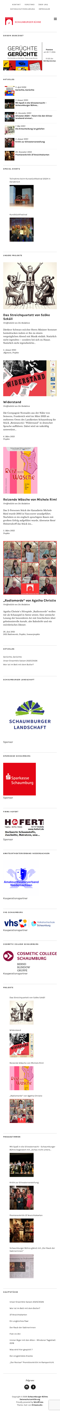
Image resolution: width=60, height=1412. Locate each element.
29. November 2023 (23, 152)
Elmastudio (37, 1405)
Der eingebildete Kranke (21, 1356)
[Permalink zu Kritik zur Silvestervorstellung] (9, 143)
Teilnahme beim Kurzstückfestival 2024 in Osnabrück (30, 180)
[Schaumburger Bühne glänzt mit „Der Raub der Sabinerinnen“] (22, 1266)
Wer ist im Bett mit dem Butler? (18, 664)
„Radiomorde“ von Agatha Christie (29, 600)
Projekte (15, 353)
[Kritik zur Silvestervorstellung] (22, 1198)
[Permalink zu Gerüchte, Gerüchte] (9, 91)
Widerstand (12, 402)
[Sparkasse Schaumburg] (19, 794)
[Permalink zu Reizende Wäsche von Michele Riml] (30, 470)
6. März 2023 (9, 436)
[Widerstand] (22, 1045)
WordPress (38, 1402)
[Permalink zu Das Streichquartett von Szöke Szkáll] (30, 285)
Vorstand (30, 5)
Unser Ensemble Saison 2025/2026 (20, 660)
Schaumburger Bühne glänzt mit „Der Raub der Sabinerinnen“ (32, 1249)
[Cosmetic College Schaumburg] (30, 970)
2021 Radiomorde (10, 634)
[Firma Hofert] (24, 836)
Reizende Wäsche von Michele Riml (30, 499)
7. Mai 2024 (20, 126)
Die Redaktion (24, 323)
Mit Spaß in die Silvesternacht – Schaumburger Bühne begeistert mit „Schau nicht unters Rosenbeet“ (32, 1148)
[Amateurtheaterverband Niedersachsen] (21, 895)
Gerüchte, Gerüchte (24, 90)
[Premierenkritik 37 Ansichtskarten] (22, 1231)
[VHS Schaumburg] (30, 927)
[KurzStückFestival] (22, 230)
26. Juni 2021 (9, 632)
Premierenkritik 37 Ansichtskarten (32, 154)
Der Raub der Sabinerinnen (23, 1327)
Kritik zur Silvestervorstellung (30, 141)
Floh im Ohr (15, 1334)
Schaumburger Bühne (38, 1397)
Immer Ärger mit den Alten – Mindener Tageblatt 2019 (33, 1341)
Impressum (44, 9)
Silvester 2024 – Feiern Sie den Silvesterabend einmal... (34, 117)
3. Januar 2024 (21, 139)
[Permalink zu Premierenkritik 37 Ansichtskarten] (9, 155)
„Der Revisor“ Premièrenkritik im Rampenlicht (32, 1362)
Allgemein (7, 353)
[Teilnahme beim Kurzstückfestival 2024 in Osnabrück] (22, 197)
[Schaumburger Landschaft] (30, 738)
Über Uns (43, 5)
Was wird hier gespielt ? (21, 1349)
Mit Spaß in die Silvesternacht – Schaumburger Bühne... (31, 104)
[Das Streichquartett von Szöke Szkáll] (22, 1013)
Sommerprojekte (33, 634)
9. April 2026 (20, 87)
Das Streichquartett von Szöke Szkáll (27, 997)
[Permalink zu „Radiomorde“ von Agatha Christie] (30, 568)
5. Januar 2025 (9, 350)
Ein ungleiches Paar (19, 1321)
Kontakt (16, 5)
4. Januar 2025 (21, 100)
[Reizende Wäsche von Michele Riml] (22, 1078)
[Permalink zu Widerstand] (30, 378)
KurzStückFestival (18, 214)
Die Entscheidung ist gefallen (29, 129)
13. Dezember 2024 (23, 113)
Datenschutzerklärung (22, 9)
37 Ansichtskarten (18, 1314)
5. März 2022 (9, 531)
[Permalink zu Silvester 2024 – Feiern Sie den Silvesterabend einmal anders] (9, 117)
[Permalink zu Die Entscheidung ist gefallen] (9, 130)
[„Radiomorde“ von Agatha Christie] (22, 1111)
